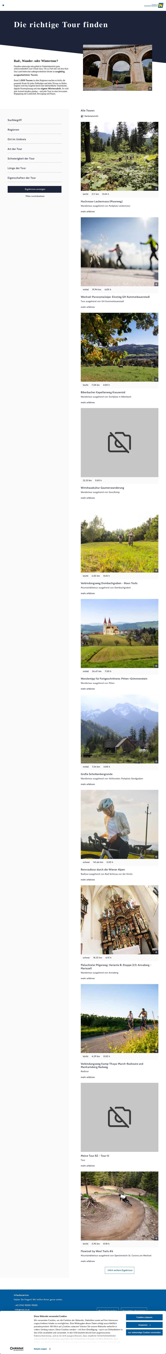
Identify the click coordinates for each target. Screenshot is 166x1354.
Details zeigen (40, 1349)
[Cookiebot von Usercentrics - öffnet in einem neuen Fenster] (16, 1349)
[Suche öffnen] (15, 5)
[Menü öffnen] (3, 5)
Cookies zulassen (144, 1317)
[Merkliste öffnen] (12, 5)
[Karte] (9, 5)
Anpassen (142, 1325)
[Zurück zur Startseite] (153, 5)
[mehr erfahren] (119, 167)
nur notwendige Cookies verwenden (144, 1332)
